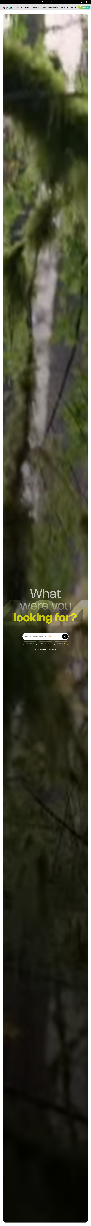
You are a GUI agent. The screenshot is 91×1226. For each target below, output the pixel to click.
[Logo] (8, 7)
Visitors (44, 2)
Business (53, 2)
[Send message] (65, 636)
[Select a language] (87, 2)
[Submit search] (82, 2)
